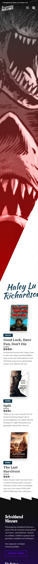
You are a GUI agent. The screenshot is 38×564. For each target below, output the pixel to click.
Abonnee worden (16, 553)
